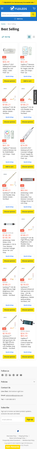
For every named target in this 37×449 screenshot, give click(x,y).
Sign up (30, 419)
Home (3, 24)
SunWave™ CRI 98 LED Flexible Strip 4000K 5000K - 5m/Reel (9, 110)
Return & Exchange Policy (17, 438)
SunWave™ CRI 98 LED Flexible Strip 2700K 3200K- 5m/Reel (27, 110)
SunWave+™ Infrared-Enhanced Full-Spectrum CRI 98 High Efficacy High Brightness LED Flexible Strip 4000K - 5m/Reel (9, 342)
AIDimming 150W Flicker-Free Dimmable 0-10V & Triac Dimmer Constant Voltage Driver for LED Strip (9, 246)
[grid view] (29, 37)
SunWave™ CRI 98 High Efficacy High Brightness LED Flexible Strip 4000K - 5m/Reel (27, 242)
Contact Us (35, 96)
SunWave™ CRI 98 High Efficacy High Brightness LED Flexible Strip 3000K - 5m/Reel (9, 291)
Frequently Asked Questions (11, 440)
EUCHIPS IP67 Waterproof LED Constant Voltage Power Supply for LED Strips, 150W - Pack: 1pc (27, 153)
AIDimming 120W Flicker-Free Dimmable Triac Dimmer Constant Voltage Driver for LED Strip (27, 198)
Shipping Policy (23, 436)
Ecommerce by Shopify (21, 445)
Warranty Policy (11, 436)
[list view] (33, 37)
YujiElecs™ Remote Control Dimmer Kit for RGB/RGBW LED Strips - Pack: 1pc (9, 152)
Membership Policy (28, 440)
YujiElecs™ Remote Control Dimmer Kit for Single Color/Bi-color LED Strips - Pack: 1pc (27, 68)
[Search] (33, 14)
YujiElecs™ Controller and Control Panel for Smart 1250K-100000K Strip (27, 342)
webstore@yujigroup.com (14, 395)
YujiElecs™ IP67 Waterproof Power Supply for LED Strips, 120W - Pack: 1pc (9, 68)
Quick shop (9, 76)
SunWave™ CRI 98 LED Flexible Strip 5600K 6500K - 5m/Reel (9, 196)
